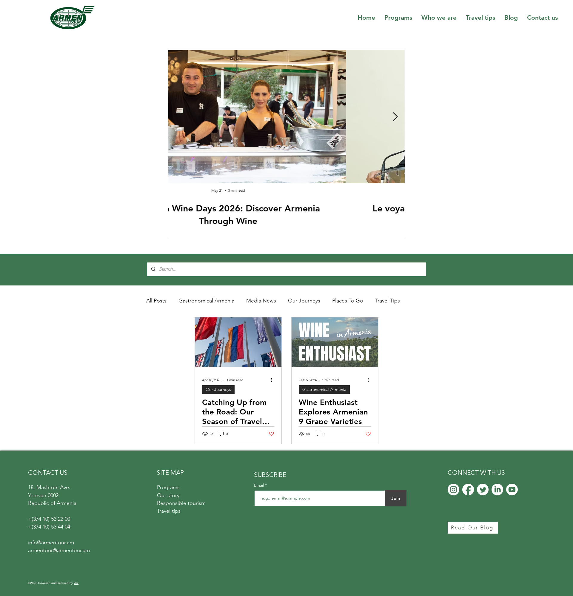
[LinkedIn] (497, 489)
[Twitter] (483, 489)
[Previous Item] (178, 117)
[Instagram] (453, 489)
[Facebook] (468, 489)
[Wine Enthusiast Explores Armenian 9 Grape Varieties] (335, 342)
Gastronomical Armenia (206, 300)
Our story (168, 495)
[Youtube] (512, 489)
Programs (168, 487)
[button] (439, 17)
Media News (261, 300)
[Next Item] (395, 117)
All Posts (156, 300)
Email (259, 485)
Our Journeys (304, 300)
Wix (76, 583)
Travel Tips (387, 300)
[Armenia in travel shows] (238, 342)
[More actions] (273, 380)
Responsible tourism (181, 503)
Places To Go (347, 300)
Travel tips (169, 511)
